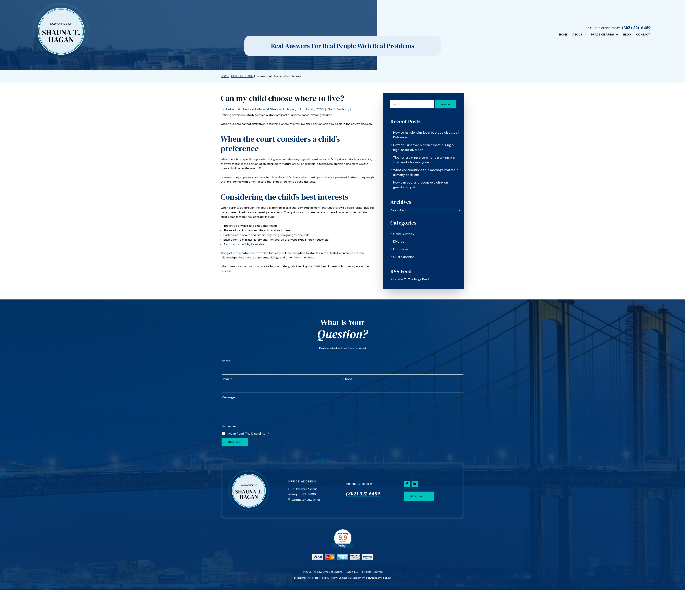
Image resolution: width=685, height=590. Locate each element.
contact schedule (237, 244)
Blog (627, 34)
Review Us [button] (419, 496)
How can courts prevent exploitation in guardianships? (422, 184)
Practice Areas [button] (603, 34)
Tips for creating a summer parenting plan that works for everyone (424, 159)
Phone (347, 379)
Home (563, 34)
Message (228, 397)
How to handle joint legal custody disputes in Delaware (426, 134)
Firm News (401, 249)
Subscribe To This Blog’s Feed (409, 279)
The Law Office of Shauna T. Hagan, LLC (272, 109)
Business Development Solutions (358, 577)
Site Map (313, 577)
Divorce (398, 241)
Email (227, 379)
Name (226, 361)
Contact (643, 34)
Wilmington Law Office (306, 500)
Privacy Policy (329, 577)
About (577, 34)
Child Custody (338, 109)
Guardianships (403, 257)
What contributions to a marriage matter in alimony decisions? (425, 172)
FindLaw (386, 577)
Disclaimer (229, 426)
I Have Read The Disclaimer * (248, 433)
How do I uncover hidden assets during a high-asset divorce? (423, 147)
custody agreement (334, 177)
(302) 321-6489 (636, 27)
